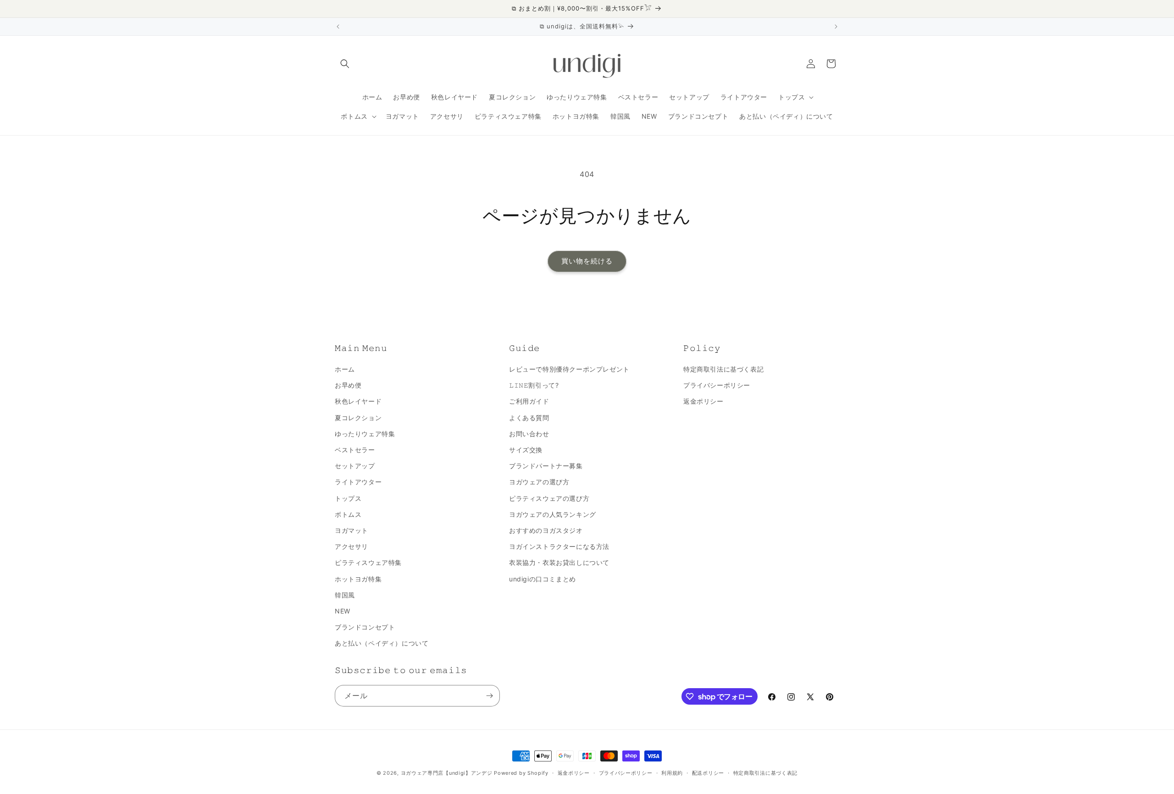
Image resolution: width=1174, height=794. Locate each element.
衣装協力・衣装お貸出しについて (559, 562)
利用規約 (672, 773)
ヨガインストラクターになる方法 (559, 546)
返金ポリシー (703, 401)
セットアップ (355, 466)
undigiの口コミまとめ (542, 579)
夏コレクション (358, 418)
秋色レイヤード (358, 401)
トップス (348, 498)
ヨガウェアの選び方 (539, 482)
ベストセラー (355, 450)
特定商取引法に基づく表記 (723, 369)
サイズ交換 (526, 450)
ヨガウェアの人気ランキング (552, 514)
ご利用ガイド (529, 401)
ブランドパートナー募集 (546, 466)
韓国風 (345, 595)
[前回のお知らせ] (338, 26)
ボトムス (348, 514)
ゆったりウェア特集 (365, 434)
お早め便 (348, 385)
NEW (342, 611)
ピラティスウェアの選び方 (549, 498)
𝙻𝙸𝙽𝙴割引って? (534, 385)
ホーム (345, 369)
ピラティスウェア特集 (368, 562)
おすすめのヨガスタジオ (546, 530)
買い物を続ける (587, 261)
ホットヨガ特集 (358, 579)
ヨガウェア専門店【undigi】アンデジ (447, 773)
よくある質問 (529, 418)
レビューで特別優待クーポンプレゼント (569, 369)
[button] (345, 64)
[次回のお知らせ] (836, 26)
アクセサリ (351, 546)
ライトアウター (358, 482)
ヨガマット (351, 530)
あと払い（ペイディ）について (381, 643)
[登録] (489, 695)
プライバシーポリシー (716, 385)
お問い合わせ (529, 434)
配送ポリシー (708, 773)
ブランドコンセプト (365, 627)
